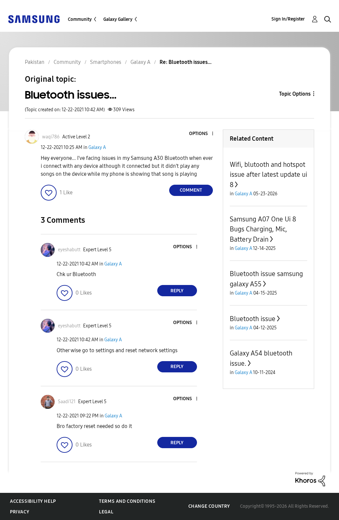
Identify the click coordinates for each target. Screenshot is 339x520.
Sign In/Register (288, 19)
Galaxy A (97, 147)
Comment (191, 190)
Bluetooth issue (252, 319)
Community (80, 19)
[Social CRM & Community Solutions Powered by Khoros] (310, 479)
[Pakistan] (34, 19)
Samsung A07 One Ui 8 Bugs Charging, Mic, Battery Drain (263, 229)
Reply (176, 291)
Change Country (209, 506)
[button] (201, 134)
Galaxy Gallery (117, 19)
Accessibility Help (33, 501)
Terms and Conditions (127, 501)
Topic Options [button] (295, 94)
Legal (106, 512)
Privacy (19, 512)
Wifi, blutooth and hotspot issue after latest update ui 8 (268, 175)
